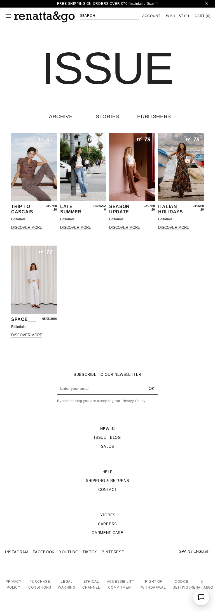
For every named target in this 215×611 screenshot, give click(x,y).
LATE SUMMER (70, 209)
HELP (107, 472)
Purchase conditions (39, 585)
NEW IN (107, 429)
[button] (109, 15)
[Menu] (8, 16)
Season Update (119, 209)
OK (151, 388)
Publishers (154, 116)
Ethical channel (91, 585)
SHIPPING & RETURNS (107, 481)
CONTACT (107, 490)
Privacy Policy (133, 401)
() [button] (177, 16)
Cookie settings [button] (182, 585)
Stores (107, 515)
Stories (107, 116)
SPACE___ (23, 319)
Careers (107, 524)
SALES (107, 446)
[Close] (206, 4)
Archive (61, 116)
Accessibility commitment (120, 585)
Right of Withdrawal (153, 585)
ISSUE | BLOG (107, 437)
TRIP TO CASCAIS (22, 209)
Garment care (107, 533)
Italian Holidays (170, 209)
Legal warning (67, 585)
